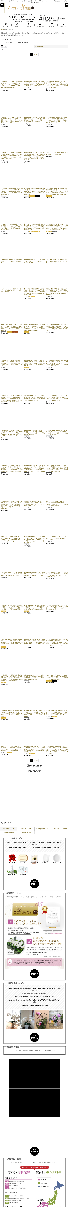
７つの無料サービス (8, 829)
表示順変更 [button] (40, 46)
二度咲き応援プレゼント (43, 829)
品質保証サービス (26, 829)
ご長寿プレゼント (26, 832)
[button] (2, 5)
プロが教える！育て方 (60, 829)
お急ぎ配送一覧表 (9, 832)
